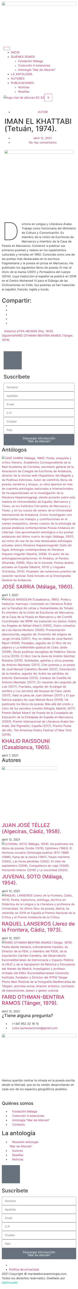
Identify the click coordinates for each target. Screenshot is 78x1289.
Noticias (23, 87)
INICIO (15, 52)
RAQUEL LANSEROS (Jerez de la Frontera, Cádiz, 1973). (38, 927)
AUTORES (17, 78)
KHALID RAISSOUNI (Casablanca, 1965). (26, 744)
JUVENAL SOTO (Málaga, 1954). (32, 879)
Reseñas (23, 91)
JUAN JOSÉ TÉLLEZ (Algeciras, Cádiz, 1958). (31, 828)
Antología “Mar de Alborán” (37, 70)
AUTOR (43, 112)
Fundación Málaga (30, 61)
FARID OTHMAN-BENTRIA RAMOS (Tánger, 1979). (33, 1000)
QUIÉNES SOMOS (23, 56)
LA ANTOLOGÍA (21, 74)
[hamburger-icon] (7, 48)
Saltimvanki (10, 1282)
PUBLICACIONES (22, 83)
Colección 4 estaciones (34, 65)
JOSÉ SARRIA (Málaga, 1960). (38, 587)
